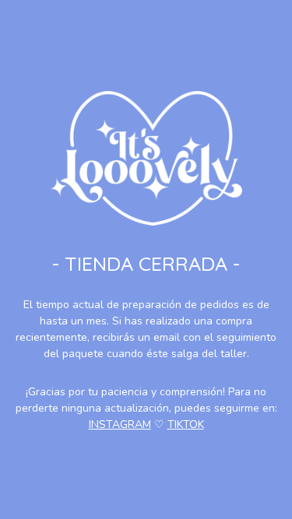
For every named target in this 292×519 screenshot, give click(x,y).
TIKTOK (185, 424)
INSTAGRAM (120, 424)
